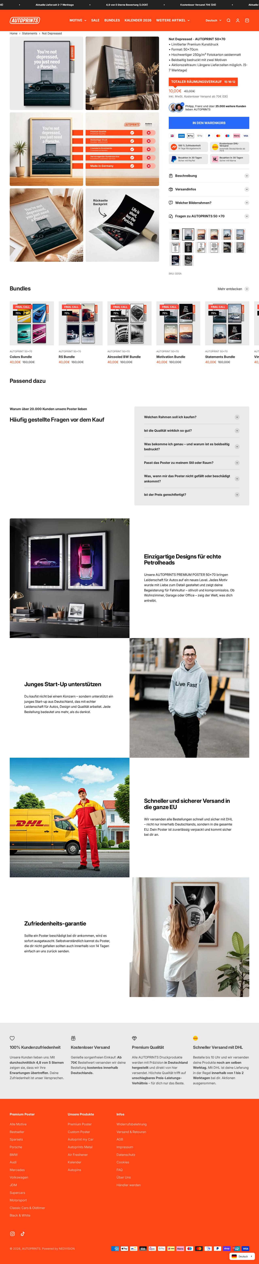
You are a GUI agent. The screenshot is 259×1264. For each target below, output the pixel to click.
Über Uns (124, 1177)
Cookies (123, 1162)
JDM (13, 1185)
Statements (29, 33)
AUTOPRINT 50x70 (21, 351)
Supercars (17, 1193)
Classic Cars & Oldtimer (27, 1208)
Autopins (74, 1170)
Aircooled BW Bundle (124, 357)
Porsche (16, 1147)
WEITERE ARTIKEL (171, 20)
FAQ (120, 1170)
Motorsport (18, 1200)
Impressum (125, 1147)
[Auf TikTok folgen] (22, 1234)
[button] (175, 234)
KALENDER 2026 (138, 20)
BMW (14, 1155)
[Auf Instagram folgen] (12, 1234)
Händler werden (129, 1185)
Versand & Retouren (131, 1132)
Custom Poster (79, 1132)
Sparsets (16, 1139)
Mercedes (17, 1170)
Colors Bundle (21, 357)
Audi (13, 1162)
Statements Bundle (220, 357)
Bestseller (17, 1132)
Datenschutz (126, 1155)
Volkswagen (19, 1177)
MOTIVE (76, 20)
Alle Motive (18, 1124)
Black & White (20, 1215)
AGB (120, 1139)
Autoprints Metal (80, 1147)
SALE (95, 20)
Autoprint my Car (80, 1139)
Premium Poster (80, 1124)
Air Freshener (78, 1155)
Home (14, 33)
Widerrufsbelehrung (132, 1124)
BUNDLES (112, 20)
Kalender (74, 1162)
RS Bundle (67, 357)
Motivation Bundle (170, 357)
